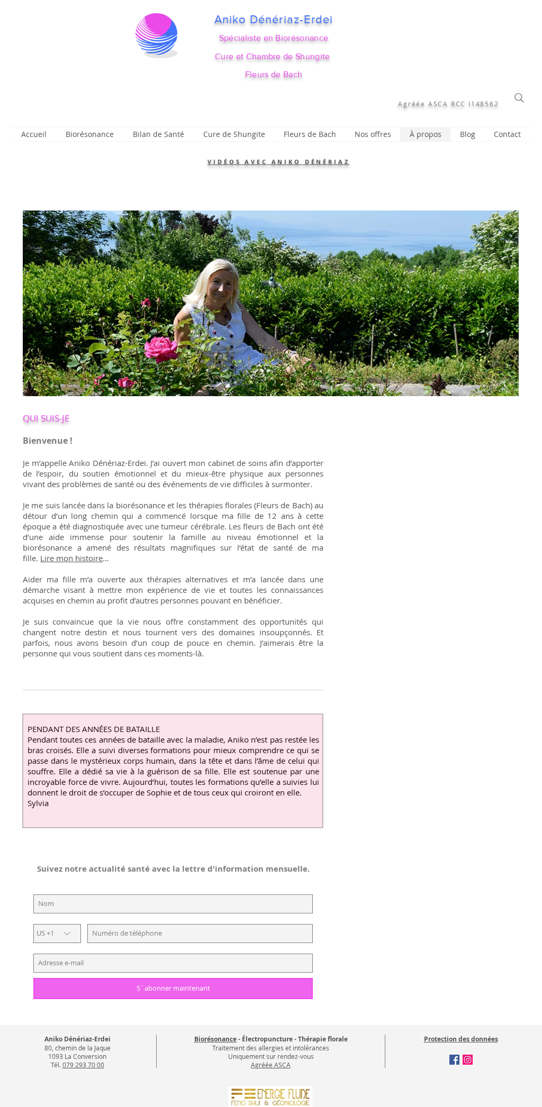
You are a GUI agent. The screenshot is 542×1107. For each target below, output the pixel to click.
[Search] (519, 98)
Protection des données (461, 1039)
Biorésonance (215, 1039)
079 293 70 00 (83, 1064)
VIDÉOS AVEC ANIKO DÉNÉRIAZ (278, 162)
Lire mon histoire (71, 558)
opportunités (283, 621)
